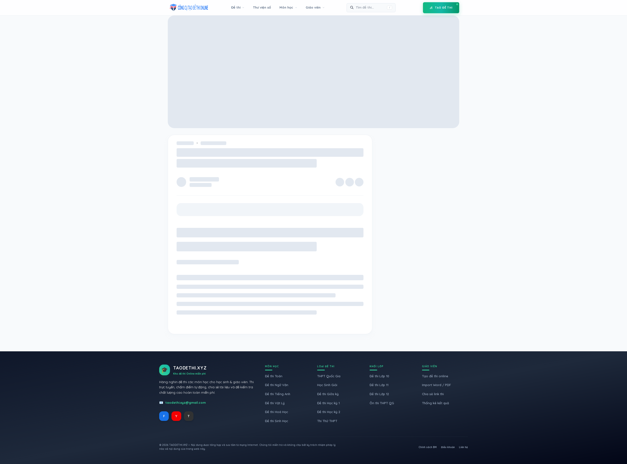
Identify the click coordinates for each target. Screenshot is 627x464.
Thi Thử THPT (327, 421)
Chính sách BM (428, 447)
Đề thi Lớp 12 (379, 394)
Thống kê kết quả (435, 403)
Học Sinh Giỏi (327, 385)
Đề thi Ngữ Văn (276, 385)
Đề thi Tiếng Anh (277, 394)
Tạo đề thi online (435, 376)
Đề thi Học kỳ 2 (328, 412)
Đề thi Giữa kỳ (328, 394)
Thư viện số (262, 7)
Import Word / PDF (436, 385)
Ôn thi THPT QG (382, 403)
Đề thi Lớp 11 (379, 385)
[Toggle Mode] (415, 7)
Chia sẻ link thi (433, 394)
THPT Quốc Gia (328, 376)
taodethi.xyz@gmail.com (185, 402)
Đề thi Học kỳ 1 (328, 403)
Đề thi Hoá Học (276, 412)
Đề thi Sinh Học (276, 421)
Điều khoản (448, 447)
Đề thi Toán (273, 376)
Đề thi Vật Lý (275, 403)
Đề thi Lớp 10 (379, 376)
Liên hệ (463, 447)
